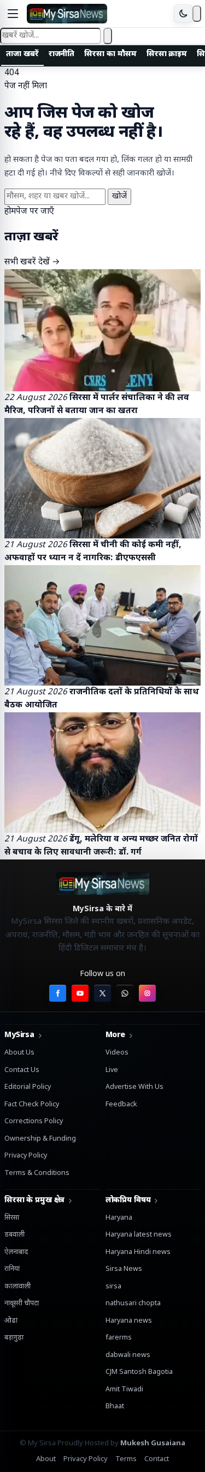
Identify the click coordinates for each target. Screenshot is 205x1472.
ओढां (10, 1321)
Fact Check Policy (31, 1104)
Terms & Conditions (36, 1173)
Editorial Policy (27, 1087)
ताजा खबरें (22, 54)
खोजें (119, 196)
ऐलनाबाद (16, 1252)
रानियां (12, 1269)
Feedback (121, 1104)
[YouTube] (80, 993)
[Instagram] (147, 993)
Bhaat (115, 1406)
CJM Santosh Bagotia (139, 1372)
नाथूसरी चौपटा (21, 1303)
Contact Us (21, 1070)
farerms (119, 1338)
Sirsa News (124, 1269)
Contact (156, 1459)
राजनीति (62, 54)
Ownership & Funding (40, 1139)
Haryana (119, 1218)
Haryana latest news (139, 1235)
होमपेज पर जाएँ (29, 211)
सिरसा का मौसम (110, 54)
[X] (102, 993)
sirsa (113, 1286)
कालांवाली (17, 1286)
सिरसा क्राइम (167, 54)
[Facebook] (57, 993)
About (46, 1459)
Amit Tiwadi (124, 1389)
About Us (19, 1053)
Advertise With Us (134, 1087)
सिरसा (11, 1218)
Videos (117, 1053)
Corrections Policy (33, 1121)
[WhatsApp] (124, 993)
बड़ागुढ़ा (14, 1338)
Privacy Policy (25, 1156)
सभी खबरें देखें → (32, 262)
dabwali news (128, 1355)
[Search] (196, 13)
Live (112, 1070)
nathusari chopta (133, 1303)
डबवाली (14, 1235)
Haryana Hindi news (138, 1252)
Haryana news (129, 1321)
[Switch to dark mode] (183, 13)
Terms (126, 1459)
